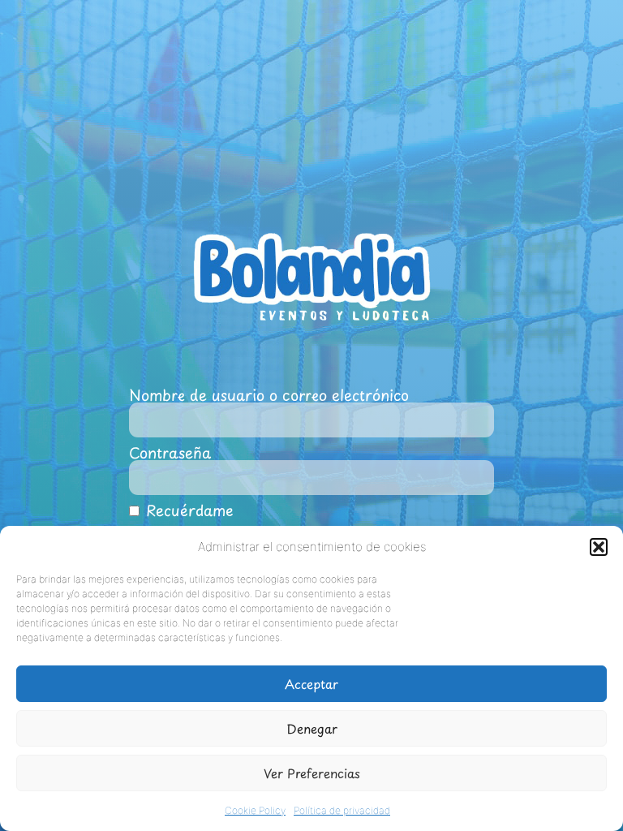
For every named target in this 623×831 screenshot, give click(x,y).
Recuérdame (187, 510)
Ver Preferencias (312, 773)
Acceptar (311, 683)
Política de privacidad (342, 810)
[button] (599, 547)
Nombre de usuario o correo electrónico (269, 395)
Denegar (311, 728)
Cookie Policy (255, 810)
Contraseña (170, 453)
